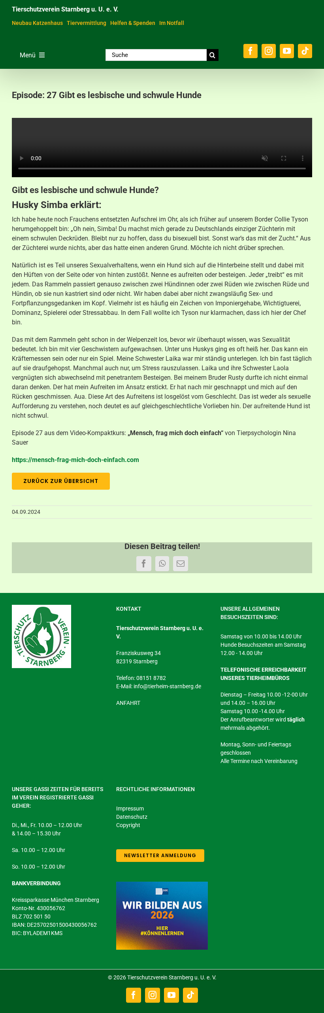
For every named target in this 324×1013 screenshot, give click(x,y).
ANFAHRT (128, 703)
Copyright (128, 825)
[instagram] (269, 51)
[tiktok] (305, 51)
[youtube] (287, 51)
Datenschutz (131, 817)
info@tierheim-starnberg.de (167, 686)
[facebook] (250, 51)
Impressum (130, 808)
